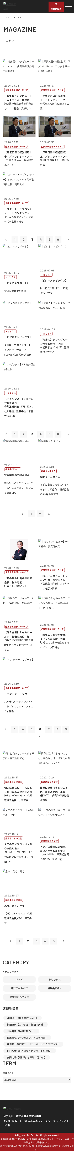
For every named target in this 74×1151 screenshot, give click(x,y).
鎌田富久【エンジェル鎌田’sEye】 (25, 1024)
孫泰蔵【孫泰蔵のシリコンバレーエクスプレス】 (33, 1044)
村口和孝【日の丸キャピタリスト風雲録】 (30, 1051)
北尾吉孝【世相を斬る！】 (21, 1031)
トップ (6, 17)
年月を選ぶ (10, 1080)
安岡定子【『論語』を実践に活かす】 (27, 1057)
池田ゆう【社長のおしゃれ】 (22, 1018)
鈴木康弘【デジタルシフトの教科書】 (27, 1037)
